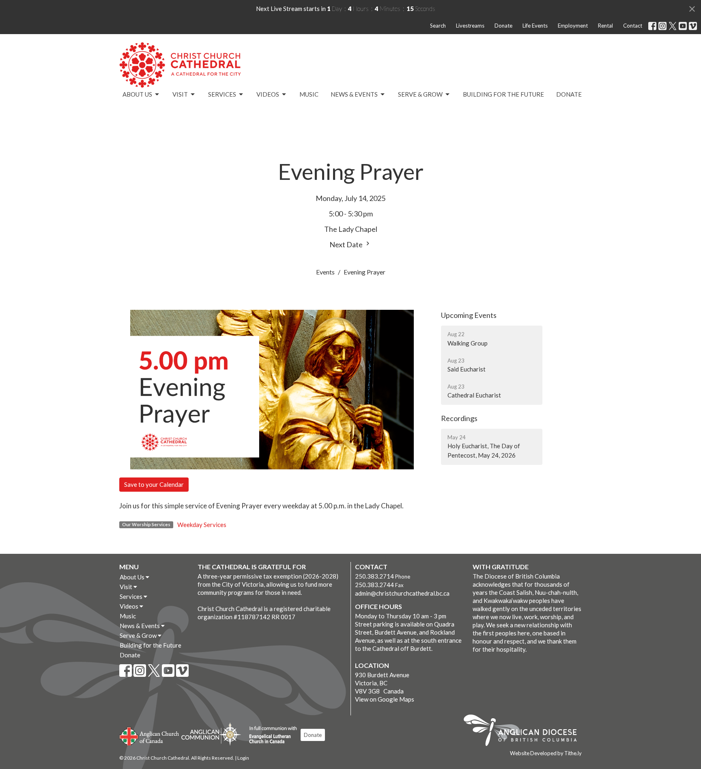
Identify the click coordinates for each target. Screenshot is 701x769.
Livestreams (470, 25)
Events (325, 272)
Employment (573, 25)
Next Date (346, 244)
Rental (605, 25)
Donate (503, 25)
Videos (267, 94)
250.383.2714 (374, 576)
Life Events (535, 25)
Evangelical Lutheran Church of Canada (270, 735)
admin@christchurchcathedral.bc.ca (402, 593)
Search (438, 25)
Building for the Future (503, 94)
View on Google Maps (384, 699)
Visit (180, 94)
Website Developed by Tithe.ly (546, 753)
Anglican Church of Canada (149, 735)
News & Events (354, 94)
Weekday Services (201, 524)
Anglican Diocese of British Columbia (524, 731)
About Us (137, 94)
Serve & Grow (420, 94)
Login (243, 758)
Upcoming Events (469, 315)
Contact (632, 25)
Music (308, 94)
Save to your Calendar (154, 484)
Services (222, 94)
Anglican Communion (211, 733)
